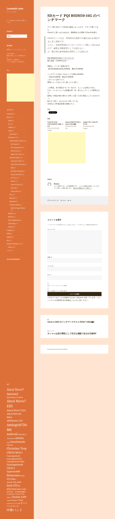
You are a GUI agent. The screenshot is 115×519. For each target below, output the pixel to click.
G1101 (22, 476)
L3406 (23, 489)
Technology (11, 223)
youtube (9, 503)
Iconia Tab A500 (16, 174)
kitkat (19, 489)
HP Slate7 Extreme (17, 171)
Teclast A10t (14, 191)
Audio (10, 121)
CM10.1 (18, 452)
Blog (8, 117)
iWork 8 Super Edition (18, 208)
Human (10, 213)
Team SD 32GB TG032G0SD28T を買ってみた (55, 124)
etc (9, 124)
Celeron (10, 445)
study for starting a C (13, 244)
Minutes (10, 217)
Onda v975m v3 (16, 185)
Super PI (9, 497)
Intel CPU (12, 485)
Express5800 (13, 471)
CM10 (10, 452)
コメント (51, 229)
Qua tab (13, 188)
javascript (12, 134)
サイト (49, 275)
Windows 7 (14, 500)
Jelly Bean (12, 489)
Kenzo (64, 200)
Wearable (12, 201)
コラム (9, 250)
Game (10, 131)
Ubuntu (10, 227)
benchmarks (18, 441)
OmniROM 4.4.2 (11, 494)
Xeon (21, 500)
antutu (19, 438)
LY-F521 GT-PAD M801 (16, 491)
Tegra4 (9, 500)
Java (8, 240)
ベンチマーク (13, 506)
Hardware (11, 137)
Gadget (10, 127)
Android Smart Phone (16, 141)
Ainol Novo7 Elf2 (16, 161)
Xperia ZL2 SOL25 (16, 154)
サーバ (23, 503)
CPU (10, 195)
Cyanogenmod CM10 (15, 461)
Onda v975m (20, 494)
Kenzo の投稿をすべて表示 (81, 188)
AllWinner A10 (14, 420)
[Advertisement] (21, 88)
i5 (15, 479)
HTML (9, 234)
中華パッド (14, 510)
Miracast (12, 198)
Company (10, 230)
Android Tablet (14, 158)
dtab (12, 168)
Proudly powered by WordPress (57, 349)
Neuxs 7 (13, 181)
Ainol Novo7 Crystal (15, 397)
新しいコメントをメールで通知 (57, 285)
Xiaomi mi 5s (15, 151)
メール (50, 266)
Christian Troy (17, 448)
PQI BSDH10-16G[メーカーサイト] (60, 58)
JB (19, 486)
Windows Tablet (14, 205)
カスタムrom (16, 503)
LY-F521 (13, 178)
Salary (10, 247)
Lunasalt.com (15, 8)
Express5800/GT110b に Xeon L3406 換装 (73, 123)
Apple (8, 442)
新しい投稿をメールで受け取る (57, 291)
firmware (13, 475)
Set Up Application (14, 220)
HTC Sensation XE (16, 147)
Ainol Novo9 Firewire (18, 164)
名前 (49, 257)
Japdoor (9, 237)
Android (9, 114)
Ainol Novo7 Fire (16, 410)
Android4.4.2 (11, 438)
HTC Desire (14, 144)
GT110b (11, 479)
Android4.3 (22, 434)
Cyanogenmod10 (14, 458)
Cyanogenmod (13, 456)
